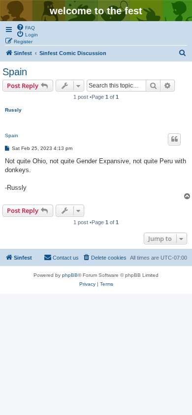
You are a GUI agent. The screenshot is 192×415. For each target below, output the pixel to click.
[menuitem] (25, 27)
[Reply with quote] (174, 139)
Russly (13, 110)
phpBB (70, 275)
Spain (14, 71)
